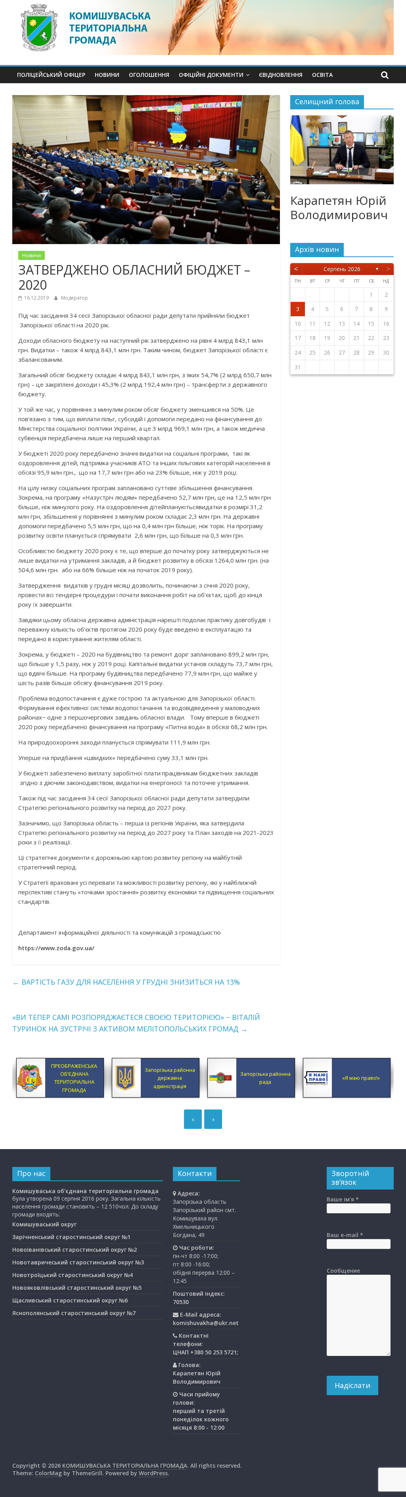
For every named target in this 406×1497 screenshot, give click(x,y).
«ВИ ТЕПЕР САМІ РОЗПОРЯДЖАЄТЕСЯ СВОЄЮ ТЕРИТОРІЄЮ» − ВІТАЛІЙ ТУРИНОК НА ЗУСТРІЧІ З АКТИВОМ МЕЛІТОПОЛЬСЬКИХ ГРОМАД (136, 1022)
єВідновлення (281, 74)
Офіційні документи (211, 74)
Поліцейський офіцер (51, 74)
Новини (107, 74)
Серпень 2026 (342, 269)
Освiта (322, 74)
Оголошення (149, 74)
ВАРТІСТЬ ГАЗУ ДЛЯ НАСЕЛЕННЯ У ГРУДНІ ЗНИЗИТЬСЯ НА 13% (126, 982)
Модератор (74, 297)
